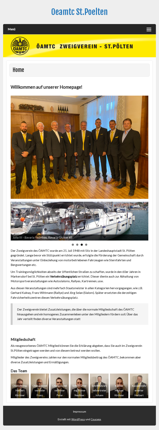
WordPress (78, 419)
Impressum (79, 411)
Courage (96, 419)
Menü (11, 29)
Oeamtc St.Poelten (79, 12)
